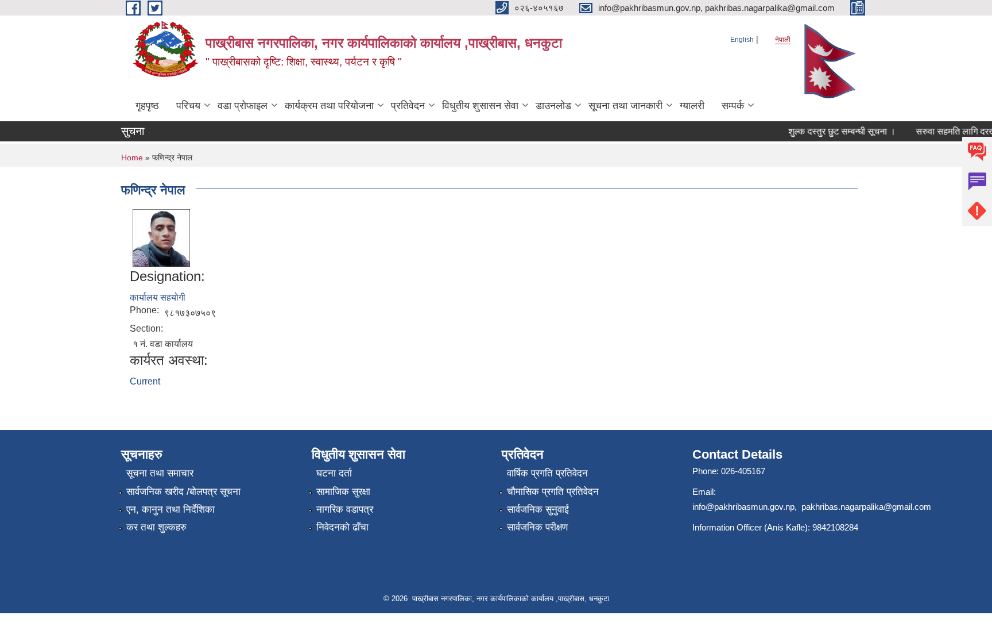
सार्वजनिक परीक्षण (537, 527)
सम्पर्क (733, 106)
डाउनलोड (553, 106)
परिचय (188, 106)
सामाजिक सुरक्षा (343, 491)
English (742, 40)
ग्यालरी (692, 106)
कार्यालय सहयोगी (157, 297)
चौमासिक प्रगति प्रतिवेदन (553, 491)
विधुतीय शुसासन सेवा (480, 106)
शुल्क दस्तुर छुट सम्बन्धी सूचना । (836, 131)
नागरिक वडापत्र (344, 509)
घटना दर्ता (334, 473)
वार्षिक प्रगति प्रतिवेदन (547, 473)
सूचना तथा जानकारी (625, 106)
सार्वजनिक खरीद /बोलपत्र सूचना (183, 491)
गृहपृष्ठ (147, 106)
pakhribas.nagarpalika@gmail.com (866, 507)
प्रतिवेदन (408, 106)
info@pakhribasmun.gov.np (743, 507)
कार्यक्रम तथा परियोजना (329, 106)
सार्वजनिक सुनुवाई (538, 509)
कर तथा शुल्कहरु (156, 527)
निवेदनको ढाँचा (342, 527)
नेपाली (782, 40)
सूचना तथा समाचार (159, 473)
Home (132, 157)
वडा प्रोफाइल (243, 106)
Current (145, 381)
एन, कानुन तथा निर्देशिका (170, 509)
